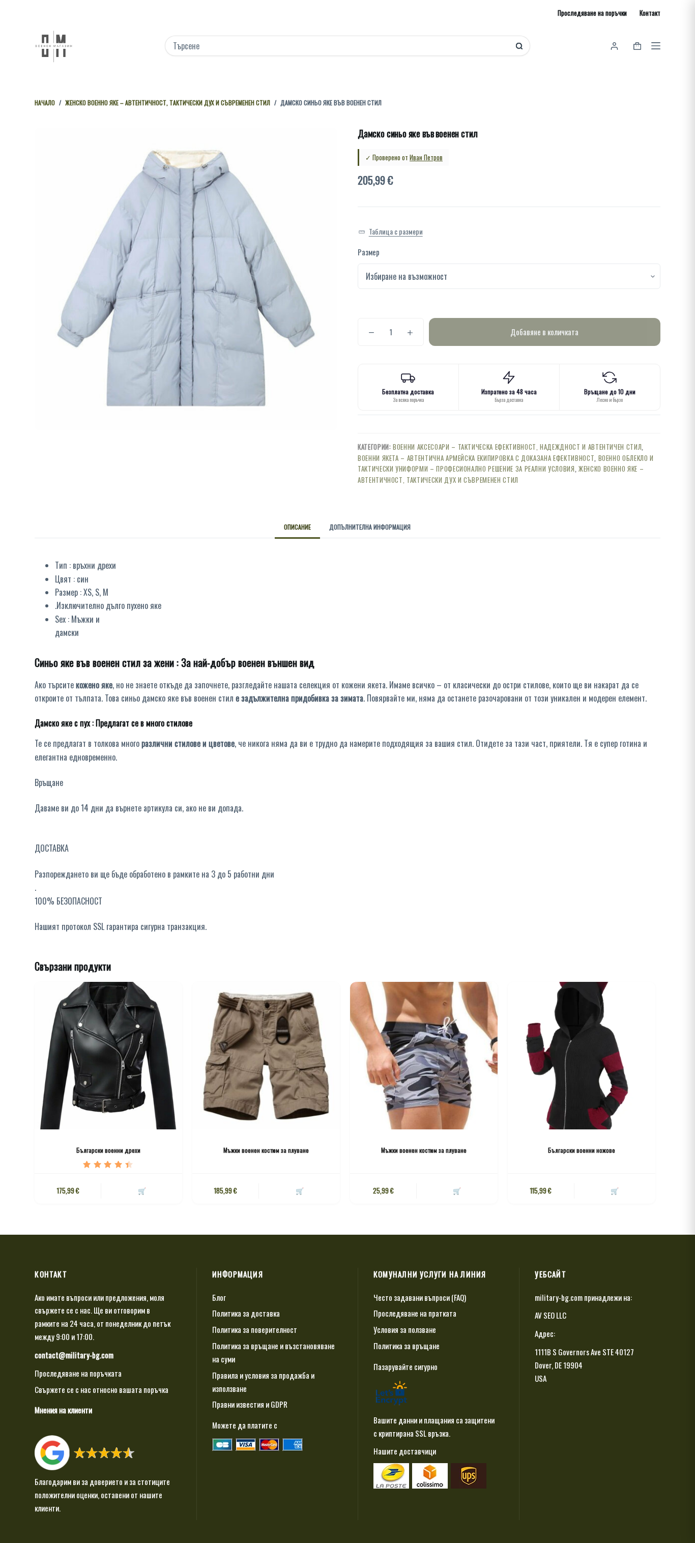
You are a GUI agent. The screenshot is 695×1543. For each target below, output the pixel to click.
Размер (369, 251)
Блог (219, 1297)
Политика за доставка (246, 1313)
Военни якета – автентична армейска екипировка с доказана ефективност (476, 458)
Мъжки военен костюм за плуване (266, 1150)
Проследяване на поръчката (78, 1373)
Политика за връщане (406, 1345)
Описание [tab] (297, 526)
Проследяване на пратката (414, 1313)
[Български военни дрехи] (108, 1055)
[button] (390, 232)
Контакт (650, 13)
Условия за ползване (404, 1329)
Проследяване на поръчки (592, 13)
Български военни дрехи (108, 1150)
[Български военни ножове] (581, 1055)
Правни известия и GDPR (249, 1404)
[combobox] (340, 46)
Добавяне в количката (544, 331)
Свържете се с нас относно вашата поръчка (101, 1389)
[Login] (614, 46)
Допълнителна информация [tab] (370, 526)
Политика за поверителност (254, 1329)
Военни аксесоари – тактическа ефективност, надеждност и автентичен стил (517, 447)
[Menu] (655, 45)
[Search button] (519, 46)
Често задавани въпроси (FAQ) (419, 1297)
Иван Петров (426, 157)
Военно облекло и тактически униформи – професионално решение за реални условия (506, 463)
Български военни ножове (581, 1150)
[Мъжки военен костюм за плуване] (266, 1055)
